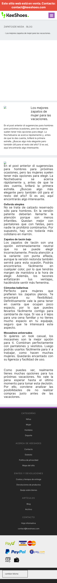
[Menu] (51, 15)
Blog (29, 504)
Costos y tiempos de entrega (28, 479)
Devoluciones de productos (28, 484)
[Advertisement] (28, 70)
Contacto (28, 449)
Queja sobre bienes (28, 490)
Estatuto (28, 454)
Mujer (28, 424)
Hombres (28, 430)
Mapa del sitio (28, 465)
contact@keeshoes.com (29, 7)
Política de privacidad (28, 460)
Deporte (28, 435)
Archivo (28, 509)
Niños (28, 419)
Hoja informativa (28, 523)
